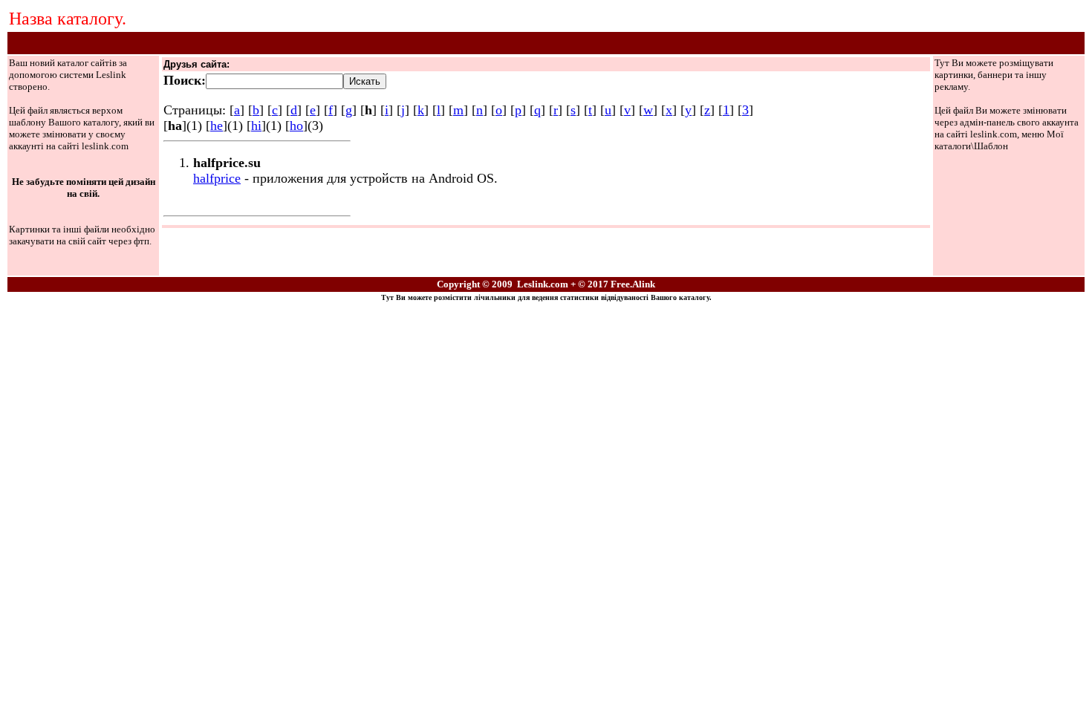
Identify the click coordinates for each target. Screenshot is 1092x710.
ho (296, 125)
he (216, 125)
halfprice (217, 178)
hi (256, 125)
